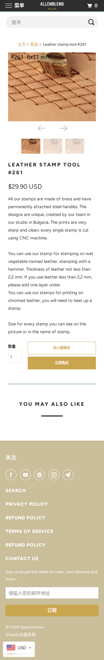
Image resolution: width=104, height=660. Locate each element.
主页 (22, 44)
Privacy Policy (26, 504)
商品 (34, 44)
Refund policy (25, 517)
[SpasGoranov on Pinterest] (40, 474)
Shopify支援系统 (20, 634)
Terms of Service (29, 531)
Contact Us (22, 558)
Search (15, 490)
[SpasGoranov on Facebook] (12, 474)
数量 (12, 346)
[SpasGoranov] (52, 5)
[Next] (63, 127)
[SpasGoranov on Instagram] (55, 474)
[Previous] (40, 127)
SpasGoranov (32, 627)
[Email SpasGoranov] (69, 474)
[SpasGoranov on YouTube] (26, 474)
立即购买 (62, 363)
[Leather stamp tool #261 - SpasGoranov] (52, 86)
